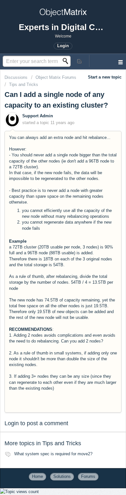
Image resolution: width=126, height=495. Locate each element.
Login (12, 423)
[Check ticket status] (79, 61)
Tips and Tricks (23, 84)
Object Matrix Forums (56, 77)
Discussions (16, 77)
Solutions (62, 476)
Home (37, 476)
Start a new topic (104, 77)
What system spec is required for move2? (53, 453)
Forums (88, 476)
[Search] (67, 61)
